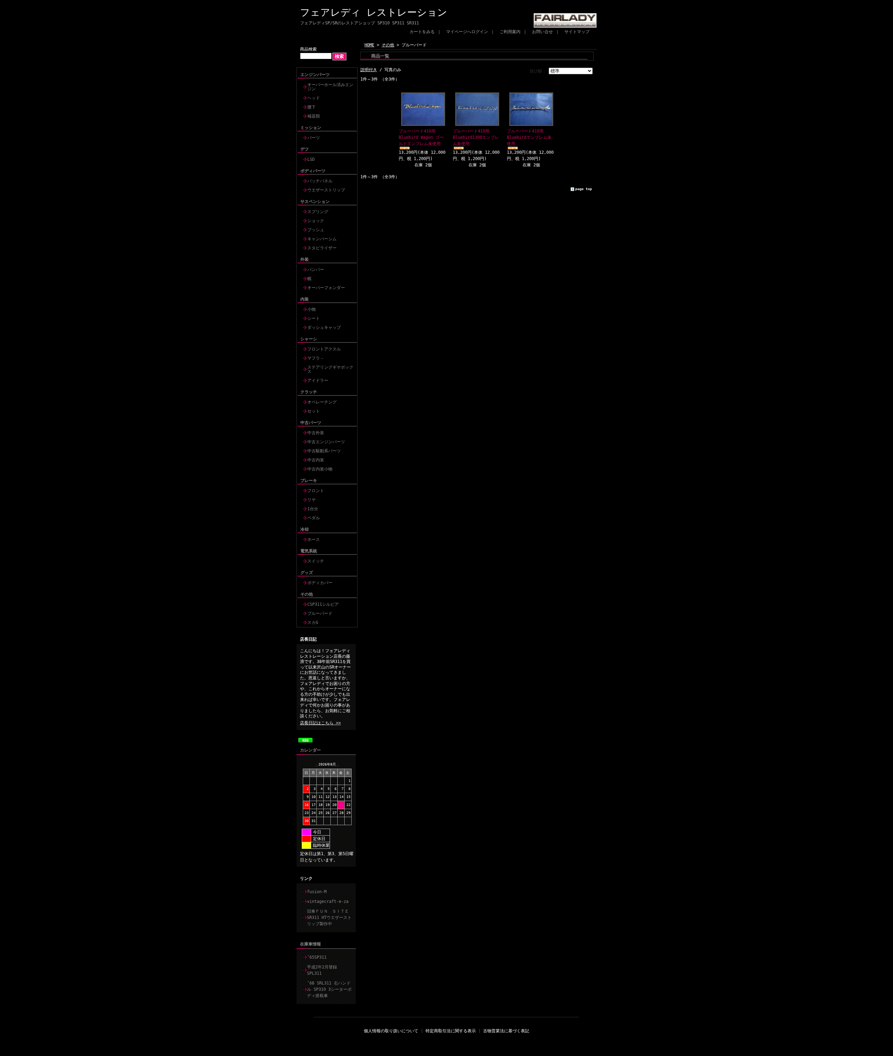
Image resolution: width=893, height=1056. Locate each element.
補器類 (313, 116)
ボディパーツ (312, 170)
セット (313, 411)
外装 (304, 259)
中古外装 (315, 432)
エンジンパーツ (315, 74)
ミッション (310, 127)
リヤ (311, 499)
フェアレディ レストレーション (373, 12)
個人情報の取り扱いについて (391, 1030)
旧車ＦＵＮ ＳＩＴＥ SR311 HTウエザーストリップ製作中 (330, 917)
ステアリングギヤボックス (330, 369)
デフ (304, 149)
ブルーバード (319, 613)
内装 (304, 299)
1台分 (312, 508)
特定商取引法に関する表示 (451, 1030)
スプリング (317, 211)
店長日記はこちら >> (320, 723)
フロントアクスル (324, 349)
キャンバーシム (322, 238)
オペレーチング (322, 402)
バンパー (315, 269)
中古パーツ (310, 422)
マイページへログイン (467, 31)
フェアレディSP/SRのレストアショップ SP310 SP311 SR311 (359, 23)
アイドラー (317, 380)
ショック (315, 220)
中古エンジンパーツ (326, 441)
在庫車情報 (310, 944)
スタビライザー (322, 248)
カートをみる (422, 31)
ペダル (313, 517)
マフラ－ (315, 358)
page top (583, 189)
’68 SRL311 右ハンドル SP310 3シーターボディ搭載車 (329, 989)
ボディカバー (319, 582)
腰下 (311, 107)
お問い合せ (542, 31)
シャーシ (308, 339)
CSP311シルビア (323, 604)
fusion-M (317, 891)
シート (313, 318)
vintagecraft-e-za (327, 901)
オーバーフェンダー (326, 287)
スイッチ (315, 561)
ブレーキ (308, 480)
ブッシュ (315, 229)
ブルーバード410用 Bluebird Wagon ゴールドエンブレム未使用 (421, 137)
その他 (306, 594)
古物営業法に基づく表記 (506, 1030)
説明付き (368, 69)
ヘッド (313, 98)
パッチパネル (319, 181)
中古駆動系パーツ (324, 450)
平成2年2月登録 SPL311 (324, 970)
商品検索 (308, 49)
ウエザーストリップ (326, 190)
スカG (312, 622)
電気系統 (308, 551)
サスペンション (315, 201)
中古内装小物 (319, 469)
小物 (311, 309)
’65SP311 (317, 957)
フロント (315, 490)
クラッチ (308, 392)
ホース (313, 539)
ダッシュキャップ (324, 327)
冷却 (304, 529)
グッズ (306, 572)
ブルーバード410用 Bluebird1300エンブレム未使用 (476, 137)
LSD (311, 159)
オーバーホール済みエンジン (330, 86)
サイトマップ (577, 31)
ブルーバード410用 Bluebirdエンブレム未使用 (529, 137)
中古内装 (315, 460)
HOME (369, 45)
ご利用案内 (510, 31)
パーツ (313, 137)
